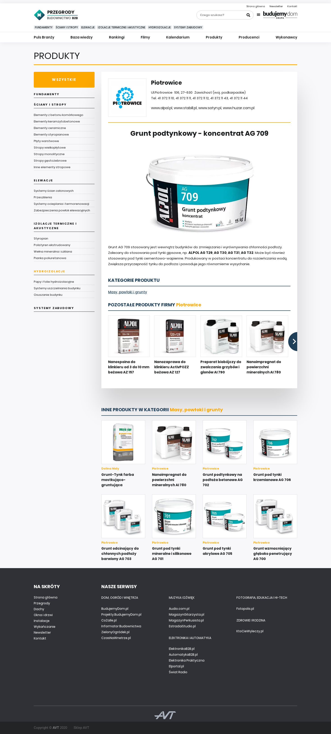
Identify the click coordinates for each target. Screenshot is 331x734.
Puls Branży (44, 37)
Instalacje (42, 621)
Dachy (39, 609)
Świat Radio (178, 672)
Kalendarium (178, 37)
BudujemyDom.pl (114, 608)
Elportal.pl (176, 666)
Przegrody (42, 603)
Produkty (214, 37)
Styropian (41, 238)
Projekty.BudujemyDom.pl (121, 614)
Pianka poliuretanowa (50, 258)
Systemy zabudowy (188, 27)
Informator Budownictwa (121, 626)
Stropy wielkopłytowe (50, 147)
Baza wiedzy (81, 37)
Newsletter (276, 6)
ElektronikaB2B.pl (182, 648)
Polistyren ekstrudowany (52, 245)
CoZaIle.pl (109, 620)
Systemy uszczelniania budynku (57, 288)
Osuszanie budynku (48, 295)
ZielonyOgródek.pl (115, 632)
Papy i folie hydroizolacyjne (54, 282)
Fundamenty (43, 27)
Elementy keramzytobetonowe (57, 121)
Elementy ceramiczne (50, 128)
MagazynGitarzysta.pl (186, 614)
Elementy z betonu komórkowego (58, 115)
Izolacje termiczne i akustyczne (121, 27)
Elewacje (88, 27)
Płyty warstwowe (46, 141)
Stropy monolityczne (49, 154)
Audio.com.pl (179, 608)
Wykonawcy (286, 37)
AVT (56, 728)
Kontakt (292, 6)
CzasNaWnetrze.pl (116, 638)
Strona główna (255, 6)
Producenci (249, 37)
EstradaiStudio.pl (182, 626)
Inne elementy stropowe (52, 167)
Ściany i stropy (67, 27)
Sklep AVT (81, 728)
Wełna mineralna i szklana (53, 251)
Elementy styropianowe (51, 134)
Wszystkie (64, 79)
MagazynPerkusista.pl (186, 620)
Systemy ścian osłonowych (54, 191)
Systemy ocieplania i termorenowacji (61, 204)
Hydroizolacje (160, 27)
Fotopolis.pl (245, 608)
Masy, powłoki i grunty (127, 292)
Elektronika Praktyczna (186, 660)
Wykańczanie (44, 626)
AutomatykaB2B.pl (183, 654)
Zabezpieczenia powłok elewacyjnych (62, 210)
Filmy (145, 37)
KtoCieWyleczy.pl (249, 631)
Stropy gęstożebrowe (50, 160)
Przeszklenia (43, 197)
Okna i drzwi (43, 615)
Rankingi (117, 37)
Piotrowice (188, 305)
